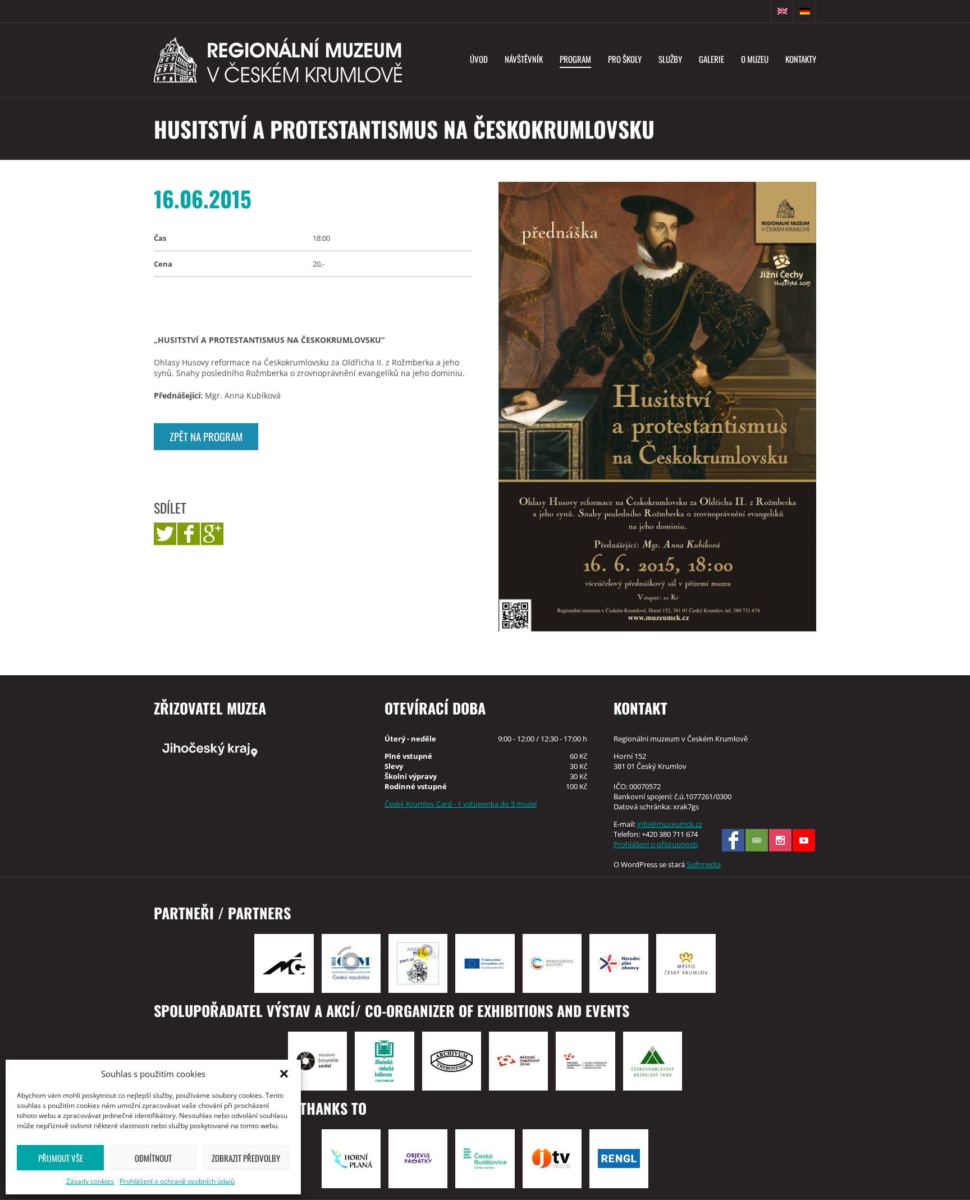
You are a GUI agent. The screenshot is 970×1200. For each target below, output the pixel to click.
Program (575, 59)
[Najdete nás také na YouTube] (804, 840)
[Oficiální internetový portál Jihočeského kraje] (256, 749)
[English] (782, 11)
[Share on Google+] (212, 534)
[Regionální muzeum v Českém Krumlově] (278, 60)
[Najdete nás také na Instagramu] (780, 840)
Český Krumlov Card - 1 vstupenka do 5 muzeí (461, 804)
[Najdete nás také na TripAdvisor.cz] (756, 840)
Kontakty (800, 59)
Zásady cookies (90, 1181)
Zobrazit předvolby (246, 1158)
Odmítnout (153, 1158)
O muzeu (754, 59)
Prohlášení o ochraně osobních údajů (177, 1181)
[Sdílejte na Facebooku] (188, 534)
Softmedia (704, 864)
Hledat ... (760, 11)
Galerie (711, 59)
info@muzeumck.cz (669, 824)
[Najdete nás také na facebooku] (733, 840)
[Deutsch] (805, 11)
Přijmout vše (60, 1158)
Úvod (479, 59)
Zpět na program (206, 436)
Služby (670, 59)
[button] (284, 1073)
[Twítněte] (165, 534)
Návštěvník (524, 59)
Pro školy (625, 59)
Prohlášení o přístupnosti (656, 844)
